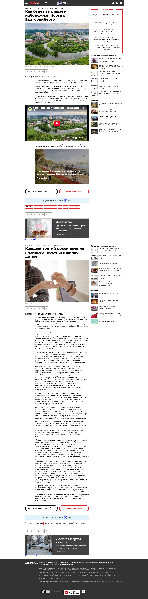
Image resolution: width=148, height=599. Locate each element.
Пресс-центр (65, 562)
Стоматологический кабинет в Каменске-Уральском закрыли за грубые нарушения (106, 31)
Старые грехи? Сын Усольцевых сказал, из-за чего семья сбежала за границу (110, 80)
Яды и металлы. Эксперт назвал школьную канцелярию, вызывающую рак (109, 283)
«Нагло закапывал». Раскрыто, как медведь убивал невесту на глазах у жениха (110, 257)
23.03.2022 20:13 (30, 8)
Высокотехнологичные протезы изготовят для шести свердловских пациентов (106, 47)
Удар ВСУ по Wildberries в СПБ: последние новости (108, 307)
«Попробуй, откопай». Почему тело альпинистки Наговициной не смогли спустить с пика (110, 60)
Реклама (42, 562)
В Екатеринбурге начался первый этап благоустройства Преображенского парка (60, 172)
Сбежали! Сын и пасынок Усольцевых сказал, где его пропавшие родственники (111, 250)
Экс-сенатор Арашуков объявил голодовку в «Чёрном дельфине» (109, 294)
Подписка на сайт (52, 562)
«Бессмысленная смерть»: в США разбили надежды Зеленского (109, 117)
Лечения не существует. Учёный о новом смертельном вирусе (109, 262)
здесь (82, 146)
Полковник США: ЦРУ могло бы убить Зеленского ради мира (109, 110)
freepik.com (29, 303)
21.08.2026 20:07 (30, 245)
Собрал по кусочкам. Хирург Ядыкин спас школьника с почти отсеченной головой (111, 277)
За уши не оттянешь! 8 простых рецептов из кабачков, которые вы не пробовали (111, 66)
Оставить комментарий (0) (74, 191)
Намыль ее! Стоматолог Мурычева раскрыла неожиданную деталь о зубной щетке (110, 86)
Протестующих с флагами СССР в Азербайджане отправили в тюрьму (110, 314)
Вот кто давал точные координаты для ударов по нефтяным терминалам (109, 321)
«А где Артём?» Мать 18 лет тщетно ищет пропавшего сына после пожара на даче (110, 93)
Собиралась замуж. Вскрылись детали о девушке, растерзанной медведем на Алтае (109, 73)
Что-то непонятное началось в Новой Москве (108, 300)
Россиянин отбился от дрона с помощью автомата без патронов (109, 123)
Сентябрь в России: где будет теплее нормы (110, 103)
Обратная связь (44, 564)
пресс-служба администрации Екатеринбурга (39, 66)
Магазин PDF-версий (77, 562)
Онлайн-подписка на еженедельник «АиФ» (99, 562)
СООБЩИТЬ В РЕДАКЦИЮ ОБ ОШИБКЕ (62, 564)
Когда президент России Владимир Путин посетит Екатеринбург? (106, 15)
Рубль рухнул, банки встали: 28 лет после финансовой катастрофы (110, 130)
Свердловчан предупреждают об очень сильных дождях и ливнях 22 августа (107, 39)
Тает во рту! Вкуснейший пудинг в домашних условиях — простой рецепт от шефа (110, 270)
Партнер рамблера (56, 591)
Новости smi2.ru (32, 239)
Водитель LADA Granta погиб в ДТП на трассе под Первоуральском (106, 23)
